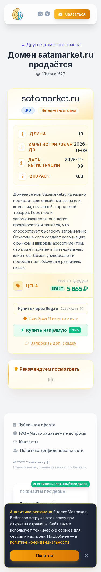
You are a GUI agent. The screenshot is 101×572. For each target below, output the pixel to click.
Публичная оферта (36, 424)
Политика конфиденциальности (51, 450)
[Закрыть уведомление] (86, 556)
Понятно (44, 555)
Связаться (75, 14)
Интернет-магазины (58, 110)
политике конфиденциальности (39, 542)
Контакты (28, 442)
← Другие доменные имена (51, 44)
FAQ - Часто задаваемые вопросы (52, 433)
